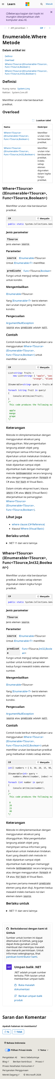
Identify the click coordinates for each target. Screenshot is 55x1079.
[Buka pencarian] (41, 4)
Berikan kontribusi (22, 1061)
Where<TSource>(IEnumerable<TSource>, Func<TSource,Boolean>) (26, 65)
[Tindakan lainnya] (50, 28)
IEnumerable (26, 258)
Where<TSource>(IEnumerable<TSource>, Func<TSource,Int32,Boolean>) (26, 72)
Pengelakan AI (9, 1057)
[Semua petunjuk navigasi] (5, 28)
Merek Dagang (10, 1074)
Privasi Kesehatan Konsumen (17, 1066)
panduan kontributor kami (21, 956)
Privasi (38, 1061)
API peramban (18, 27)
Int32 (42, 648)
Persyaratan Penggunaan (15, 1070)
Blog (4, 1061)
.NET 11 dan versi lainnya (23, 543)
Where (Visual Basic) (32, 528)
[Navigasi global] (3, 4)
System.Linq (23, 88)
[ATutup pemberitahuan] (51, 12)
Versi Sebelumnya (30, 1057)
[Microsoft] (27, 4)
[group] (29, 224)
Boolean (45, 271)
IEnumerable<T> (23, 263)
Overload (9, 60)
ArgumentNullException (20, 323)
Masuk (49, 3)
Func (26, 271)
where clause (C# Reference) (28, 524)
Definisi (9, 56)
